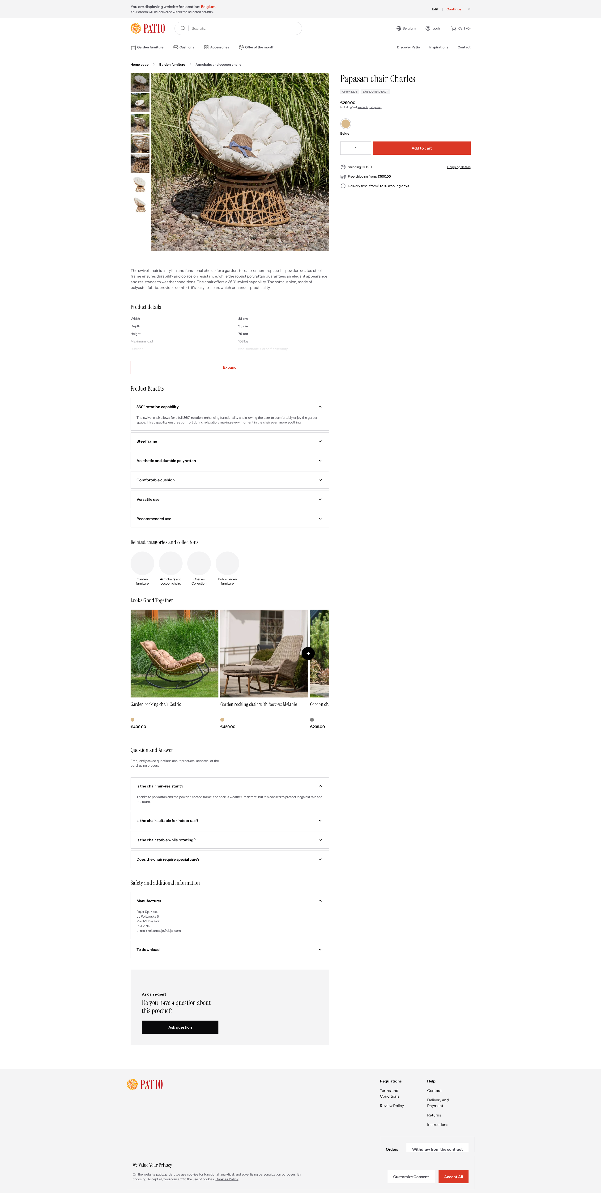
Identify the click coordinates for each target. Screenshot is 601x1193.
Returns (434, 1115)
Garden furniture (172, 64)
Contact (464, 47)
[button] (229, 406)
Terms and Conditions (389, 1093)
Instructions (437, 1124)
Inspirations (438, 47)
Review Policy (392, 1105)
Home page (140, 64)
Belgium (409, 28)
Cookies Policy (227, 1179)
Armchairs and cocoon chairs (218, 64)
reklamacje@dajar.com (164, 930)
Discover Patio (408, 47)
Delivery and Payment (438, 1103)
